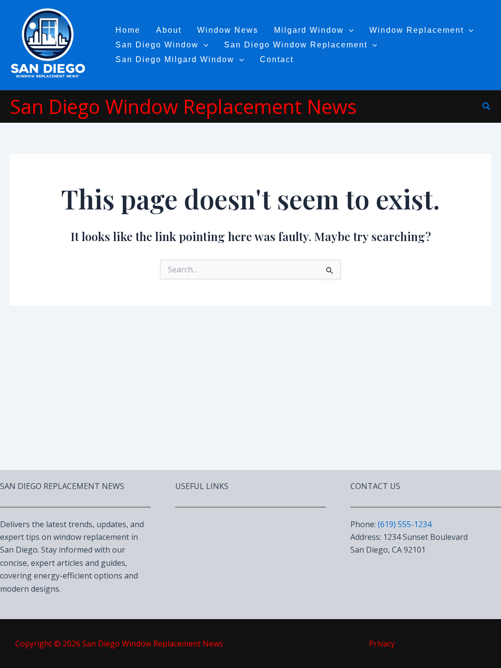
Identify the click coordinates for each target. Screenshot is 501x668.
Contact (277, 59)
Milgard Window (309, 30)
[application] (349, 30)
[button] (486, 106)
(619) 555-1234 (405, 524)
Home (127, 30)
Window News (227, 30)
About (169, 30)
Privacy (382, 643)
